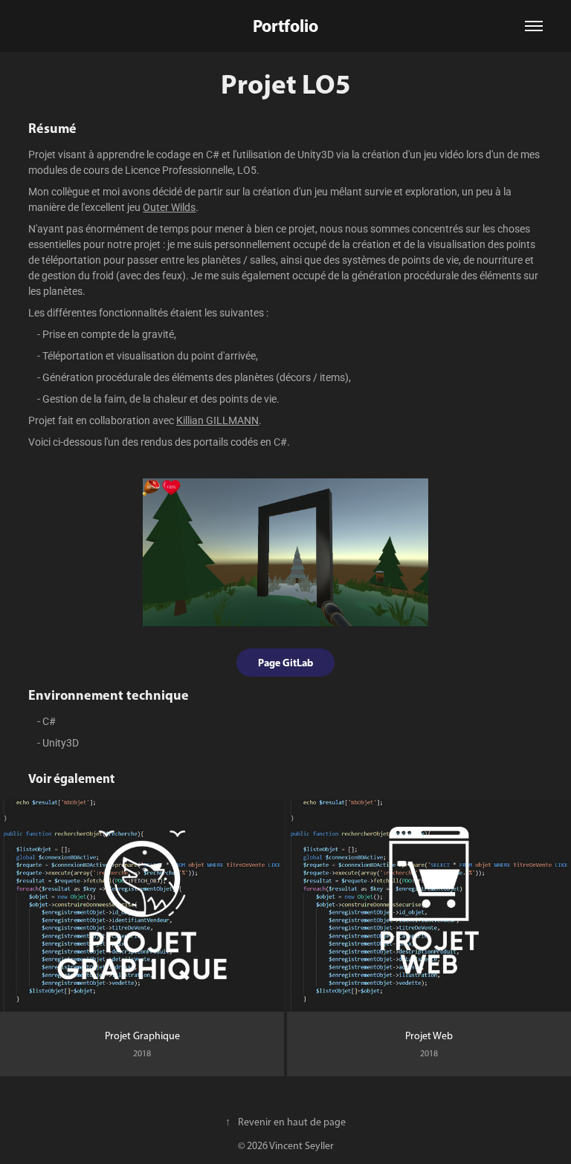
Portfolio (285, 25)
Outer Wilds (169, 207)
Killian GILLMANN (217, 420)
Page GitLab (285, 662)
